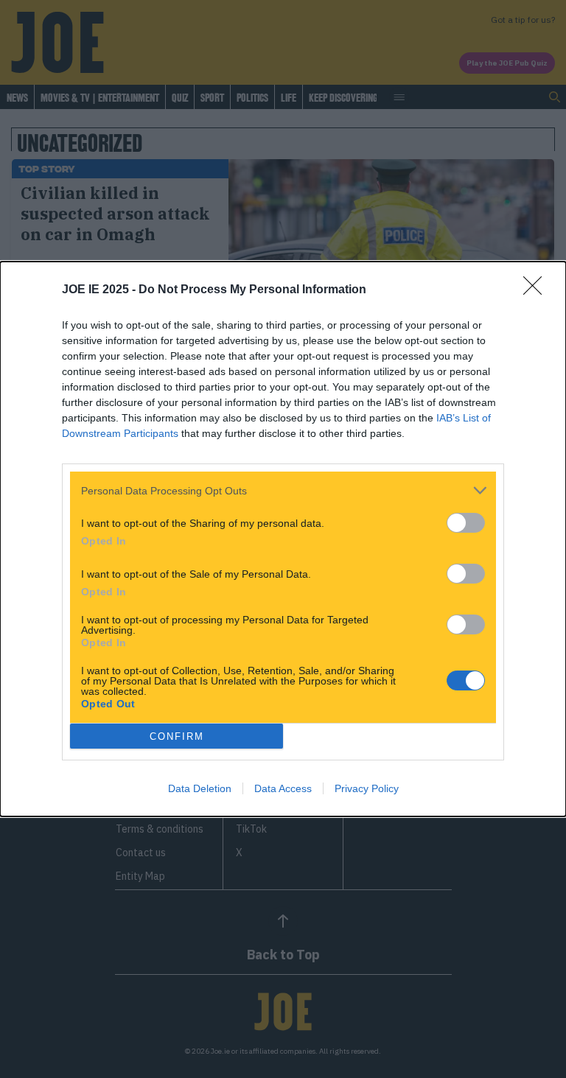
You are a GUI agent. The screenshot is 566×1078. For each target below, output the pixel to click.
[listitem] (283, 490)
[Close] (537, 290)
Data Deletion (199, 788)
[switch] (466, 523)
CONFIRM (177, 736)
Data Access (283, 788)
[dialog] (283, 539)
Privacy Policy (367, 788)
